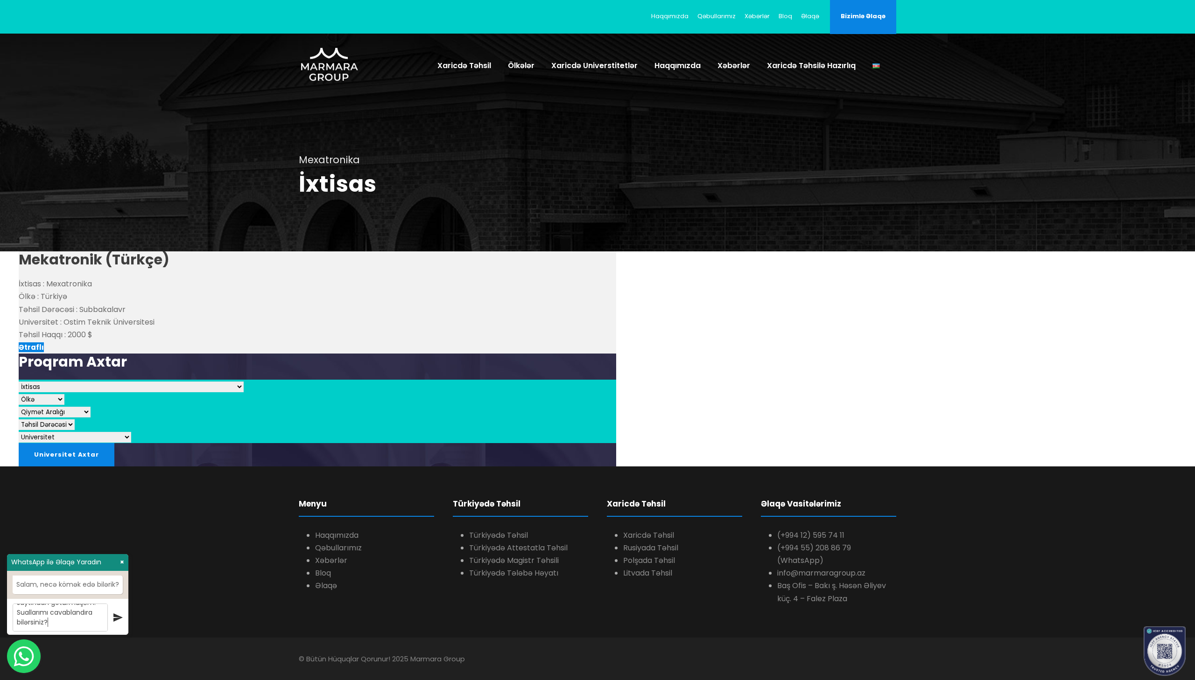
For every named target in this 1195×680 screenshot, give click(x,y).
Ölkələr (521, 65)
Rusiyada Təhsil (650, 547)
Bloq (785, 16)
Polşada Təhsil (649, 560)
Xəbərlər (757, 16)
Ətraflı (31, 347)
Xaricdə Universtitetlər (594, 65)
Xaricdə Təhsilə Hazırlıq (811, 65)
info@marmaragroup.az (821, 573)
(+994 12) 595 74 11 (810, 535)
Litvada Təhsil (647, 573)
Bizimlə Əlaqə (863, 16)
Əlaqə (810, 16)
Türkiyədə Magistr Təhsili (514, 560)
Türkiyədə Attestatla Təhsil (518, 547)
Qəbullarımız (716, 16)
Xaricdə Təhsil (464, 65)
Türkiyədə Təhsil (498, 535)
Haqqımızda (670, 16)
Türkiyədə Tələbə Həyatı (513, 573)
